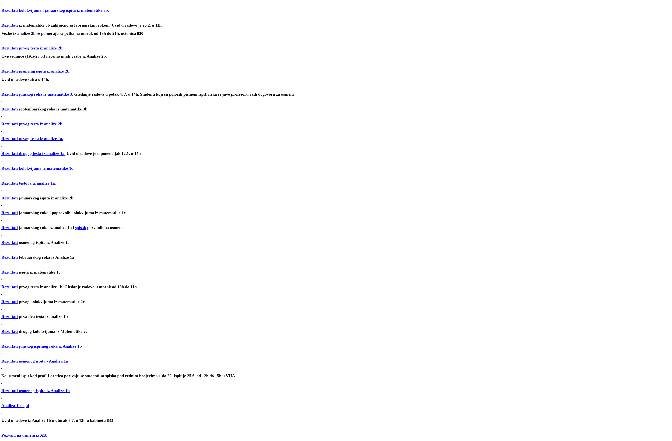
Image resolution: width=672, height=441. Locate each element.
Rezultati (9, 25)
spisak (80, 227)
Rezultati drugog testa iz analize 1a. (33, 153)
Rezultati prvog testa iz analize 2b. (32, 48)
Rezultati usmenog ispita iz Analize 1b (35, 390)
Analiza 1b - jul (15, 405)
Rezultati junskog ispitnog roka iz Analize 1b (41, 346)
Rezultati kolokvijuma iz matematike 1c (37, 168)
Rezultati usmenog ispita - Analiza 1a (34, 361)
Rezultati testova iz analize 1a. (28, 183)
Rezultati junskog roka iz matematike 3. (37, 94)
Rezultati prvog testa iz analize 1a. (32, 138)
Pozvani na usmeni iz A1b (24, 435)
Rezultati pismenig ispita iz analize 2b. (35, 71)
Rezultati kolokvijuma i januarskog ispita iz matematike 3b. (55, 10)
